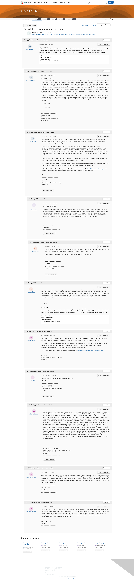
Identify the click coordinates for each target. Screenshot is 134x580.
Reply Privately (106, 44)
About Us (92, 567)
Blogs (54, 19)
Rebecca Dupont (31, 511)
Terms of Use (93, 569)
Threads (37, 19)
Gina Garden (64, 545)
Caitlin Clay (45, 545)
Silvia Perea (81, 545)
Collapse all (93, 25)
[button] (37, 2)
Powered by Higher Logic (67, 578)
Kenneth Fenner (31, 477)
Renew (69, 569)
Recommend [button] (106, 39)
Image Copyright (100, 543)
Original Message (48, 190)
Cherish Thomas (29, 547)
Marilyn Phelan (34, 414)
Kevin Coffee (31, 340)
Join (69, 567)
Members (71, 19)
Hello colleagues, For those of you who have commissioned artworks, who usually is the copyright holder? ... (64, 34)
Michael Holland (31, 80)
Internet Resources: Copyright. (95, 169)
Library (46, 19)
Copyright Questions (47, 543)
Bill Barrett (32, 141)
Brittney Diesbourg (101, 545)
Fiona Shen (29, 49)
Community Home (26, 19)
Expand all (85, 25)
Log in (111, 2)
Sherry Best (31, 292)
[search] (89, 2)
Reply (99, 44)
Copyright (62, 543)
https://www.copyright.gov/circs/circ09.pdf (90, 350)
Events (61, 19)
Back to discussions (31, 25)
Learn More (71, 570)
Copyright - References (84, 543)
